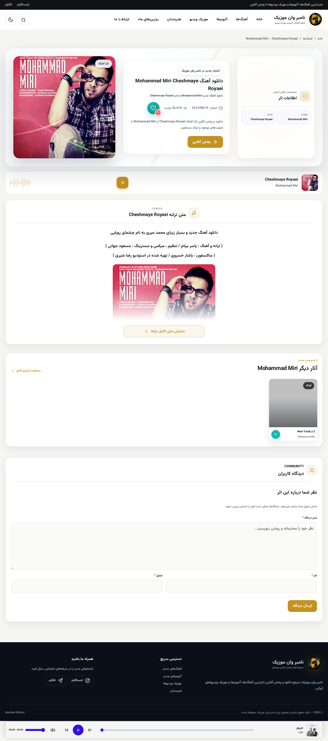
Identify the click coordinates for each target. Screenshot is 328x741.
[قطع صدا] (52, 730)
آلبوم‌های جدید (172, 676)
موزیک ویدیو (199, 19)
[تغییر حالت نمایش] (10, 19)
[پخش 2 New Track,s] (275, 434)
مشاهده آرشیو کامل (28, 370)
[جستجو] (23, 19)
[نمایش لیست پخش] (312, 730)
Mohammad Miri (306, 437)
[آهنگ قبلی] (66, 730)
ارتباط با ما (122, 19)
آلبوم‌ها (222, 19)
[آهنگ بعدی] (89, 730)
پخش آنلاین (201, 142)
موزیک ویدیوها (172, 683)
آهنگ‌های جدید (172, 669)
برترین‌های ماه (148, 19)
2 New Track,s (306, 432)
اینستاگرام (23, 4)
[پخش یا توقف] (78, 730)
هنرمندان (174, 19)
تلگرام (8, 4)
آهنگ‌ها (242, 19)
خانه (259, 19)
